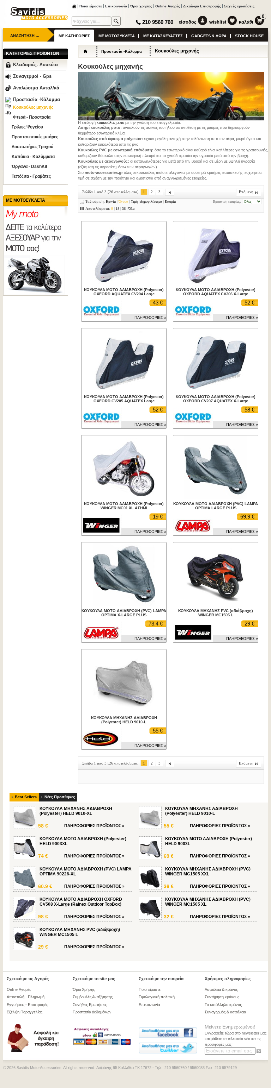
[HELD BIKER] (101, 738)
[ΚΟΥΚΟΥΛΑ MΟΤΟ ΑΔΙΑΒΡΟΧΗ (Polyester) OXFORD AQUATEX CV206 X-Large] (215, 283)
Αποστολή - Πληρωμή (25, 997)
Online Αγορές (167, 6)
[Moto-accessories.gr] (39, 18)
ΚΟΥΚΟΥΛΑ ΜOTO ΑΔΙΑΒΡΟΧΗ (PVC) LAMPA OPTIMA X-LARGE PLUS (124, 613)
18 (117, 208)
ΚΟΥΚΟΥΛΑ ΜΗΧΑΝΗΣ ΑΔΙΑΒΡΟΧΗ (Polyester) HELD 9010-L (124, 720)
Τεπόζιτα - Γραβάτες (31, 176)
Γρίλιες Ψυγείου (27, 127)
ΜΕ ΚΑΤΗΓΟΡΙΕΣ (74, 36)
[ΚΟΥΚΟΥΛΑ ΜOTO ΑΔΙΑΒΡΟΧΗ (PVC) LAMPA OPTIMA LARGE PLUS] (215, 497)
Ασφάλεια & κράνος (221, 989)
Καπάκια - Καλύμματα (33, 157)
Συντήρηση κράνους (222, 997)
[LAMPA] (193, 524)
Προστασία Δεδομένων (92, 1012)
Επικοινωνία (116, 6)
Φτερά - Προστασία (31, 117)
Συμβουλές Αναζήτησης (93, 997)
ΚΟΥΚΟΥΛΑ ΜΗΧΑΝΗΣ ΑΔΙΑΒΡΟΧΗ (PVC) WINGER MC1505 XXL (208, 871)
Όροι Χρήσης (84, 989)
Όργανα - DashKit (29, 166)
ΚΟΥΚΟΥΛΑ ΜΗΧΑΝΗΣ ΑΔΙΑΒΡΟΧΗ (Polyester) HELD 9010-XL (76, 811)
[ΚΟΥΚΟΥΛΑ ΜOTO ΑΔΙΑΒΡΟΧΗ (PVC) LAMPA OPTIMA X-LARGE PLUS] (124, 604)
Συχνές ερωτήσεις (239, 6)
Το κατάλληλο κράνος (223, 1004)
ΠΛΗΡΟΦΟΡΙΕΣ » (150, 317)
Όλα (131, 208)
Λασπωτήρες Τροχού (32, 147)
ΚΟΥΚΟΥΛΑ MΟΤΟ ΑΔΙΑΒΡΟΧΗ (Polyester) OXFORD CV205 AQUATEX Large (124, 399)
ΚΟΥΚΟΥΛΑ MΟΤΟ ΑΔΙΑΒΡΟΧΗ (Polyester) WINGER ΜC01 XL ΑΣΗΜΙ (124, 506)
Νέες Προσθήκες (59, 797)
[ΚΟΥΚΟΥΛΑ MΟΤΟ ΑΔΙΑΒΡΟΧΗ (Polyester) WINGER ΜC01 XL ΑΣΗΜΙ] (124, 497)
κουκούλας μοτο (111, 122)
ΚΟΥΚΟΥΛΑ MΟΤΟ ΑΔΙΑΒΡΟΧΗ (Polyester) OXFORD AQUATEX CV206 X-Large (215, 292)
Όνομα (123, 201)
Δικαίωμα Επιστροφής (202, 6)
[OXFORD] (101, 310)
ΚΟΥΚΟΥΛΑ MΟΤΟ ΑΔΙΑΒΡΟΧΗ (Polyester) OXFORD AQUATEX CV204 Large (124, 292)
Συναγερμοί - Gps (32, 76)
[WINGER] (101, 524)
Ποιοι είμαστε (90, 6)
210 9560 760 (157, 22)
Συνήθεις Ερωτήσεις (90, 1004)
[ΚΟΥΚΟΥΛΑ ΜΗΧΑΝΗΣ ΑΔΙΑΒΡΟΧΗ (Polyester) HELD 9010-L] (124, 711)
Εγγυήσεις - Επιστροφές (27, 1004)
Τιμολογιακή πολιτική (157, 997)
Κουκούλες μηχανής (33, 107)
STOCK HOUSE (249, 36)
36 (124, 208)
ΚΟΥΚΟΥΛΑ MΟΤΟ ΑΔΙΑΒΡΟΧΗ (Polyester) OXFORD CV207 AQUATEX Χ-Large (215, 399)
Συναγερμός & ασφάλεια (225, 1012)
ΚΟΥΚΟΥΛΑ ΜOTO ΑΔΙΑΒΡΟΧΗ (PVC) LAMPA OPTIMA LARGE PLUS (215, 506)
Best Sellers (26, 797)
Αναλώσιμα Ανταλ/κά (36, 87)
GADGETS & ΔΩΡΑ (209, 36)
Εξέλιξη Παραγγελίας (24, 1012)
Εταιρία (170, 201)
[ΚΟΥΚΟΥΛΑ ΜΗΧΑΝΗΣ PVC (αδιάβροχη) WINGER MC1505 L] (215, 604)
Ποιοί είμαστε (150, 989)
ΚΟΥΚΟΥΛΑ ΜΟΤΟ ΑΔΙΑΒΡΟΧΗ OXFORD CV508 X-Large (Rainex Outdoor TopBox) (81, 902)
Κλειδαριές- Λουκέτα (35, 64)
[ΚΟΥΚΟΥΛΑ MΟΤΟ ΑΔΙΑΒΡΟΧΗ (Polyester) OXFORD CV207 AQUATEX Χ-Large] (215, 390)
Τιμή (134, 201)
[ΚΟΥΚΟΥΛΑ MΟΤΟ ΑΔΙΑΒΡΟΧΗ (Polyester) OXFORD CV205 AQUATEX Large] (124, 390)
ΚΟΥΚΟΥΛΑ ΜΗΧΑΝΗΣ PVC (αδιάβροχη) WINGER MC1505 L (215, 613)
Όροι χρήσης (141, 6)
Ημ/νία (111, 201)
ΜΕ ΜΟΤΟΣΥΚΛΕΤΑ (116, 36)
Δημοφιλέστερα (151, 201)
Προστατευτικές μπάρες (35, 137)
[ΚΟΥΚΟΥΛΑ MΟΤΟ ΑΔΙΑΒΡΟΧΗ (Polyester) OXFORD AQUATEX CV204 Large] (124, 283)
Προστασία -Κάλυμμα (36, 99)
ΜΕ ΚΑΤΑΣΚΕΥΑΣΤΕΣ (163, 36)
